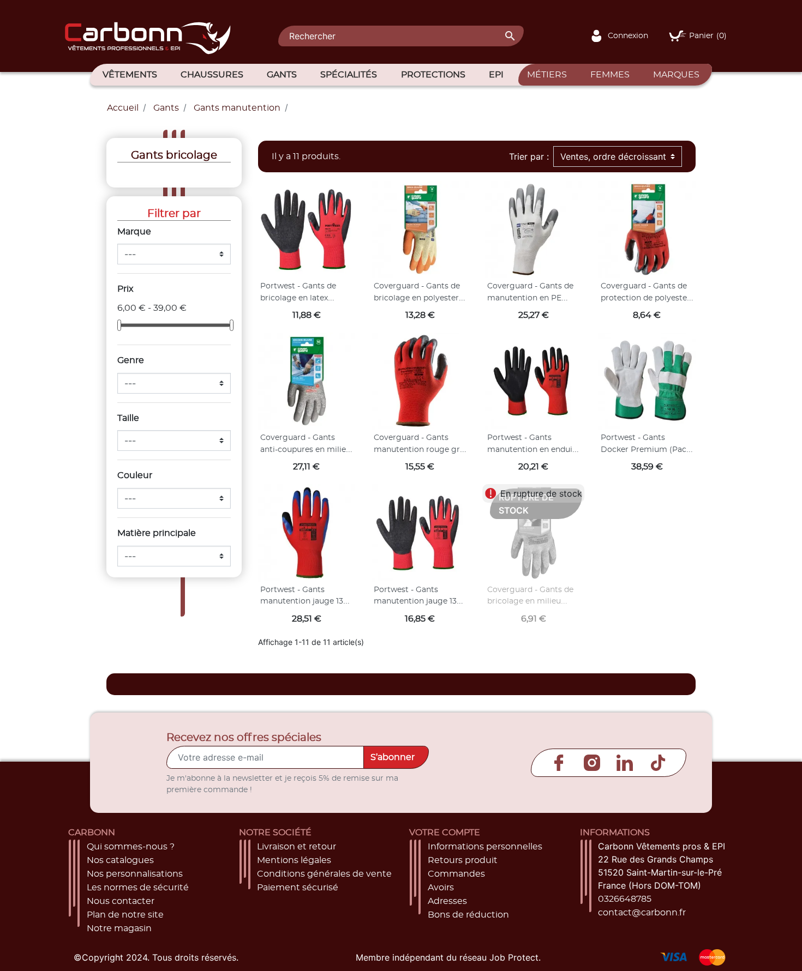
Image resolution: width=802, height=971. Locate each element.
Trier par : (529, 156)
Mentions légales (294, 860)
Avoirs (441, 887)
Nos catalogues (120, 860)
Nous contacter (120, 901)
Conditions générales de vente (324, 874)
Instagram (592, 763)
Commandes (456, 874)
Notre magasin (119, 928)
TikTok (658, 763)
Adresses (447, 901)
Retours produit (463, 860)
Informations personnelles (485, 846)
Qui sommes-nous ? (131, 846)
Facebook (559, 763)
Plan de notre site (125, 914)
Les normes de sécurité (138, 887)
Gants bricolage (174, 155)
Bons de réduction (468, 914)
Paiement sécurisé (297, 887)
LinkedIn (625, 763)
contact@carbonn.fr (642, 912)
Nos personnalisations (135, 874)
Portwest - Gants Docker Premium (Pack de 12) (646, 449)
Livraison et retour (296, 846)
